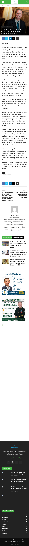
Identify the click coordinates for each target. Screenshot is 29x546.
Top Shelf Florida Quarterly (14, 541)
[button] (2, 2)
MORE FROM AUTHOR (18, 237)
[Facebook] (3, 38)
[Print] (17, 38)
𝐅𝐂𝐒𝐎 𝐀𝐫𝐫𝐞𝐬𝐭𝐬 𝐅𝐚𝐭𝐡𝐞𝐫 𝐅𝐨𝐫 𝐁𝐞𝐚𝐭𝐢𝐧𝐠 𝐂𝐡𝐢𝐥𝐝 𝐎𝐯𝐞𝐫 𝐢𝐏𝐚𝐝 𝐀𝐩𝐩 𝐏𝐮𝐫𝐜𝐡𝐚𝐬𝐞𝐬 (21, 195)
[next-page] (5, 269)
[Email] (13, 38)
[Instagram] (12, 462)
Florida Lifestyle (16, 540)
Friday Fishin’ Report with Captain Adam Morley (18, 473)
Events (23, 541)
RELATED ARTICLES (6, 237)
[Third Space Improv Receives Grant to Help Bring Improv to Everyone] (5, 489)
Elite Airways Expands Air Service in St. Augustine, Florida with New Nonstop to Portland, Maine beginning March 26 (8, 196)
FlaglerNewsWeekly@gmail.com (17, 457)
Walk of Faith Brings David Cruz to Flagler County (18, 480)
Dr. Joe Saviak (5, 33)
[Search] (27, 2)
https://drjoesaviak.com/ (14, 217)
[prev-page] (2, 269)
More (6, 541)
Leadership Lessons (6, 174)
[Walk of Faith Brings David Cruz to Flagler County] (5, 481)
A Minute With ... (9, 26)
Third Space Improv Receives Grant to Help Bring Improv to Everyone (19, 488)
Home (2, 5)
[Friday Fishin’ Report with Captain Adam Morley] (5, 474)
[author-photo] (14, 213)
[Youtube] (20, 462)
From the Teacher (18, 172)
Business (7, 5)
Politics (22, 540)
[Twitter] (6, 38)
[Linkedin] (10, 38)
